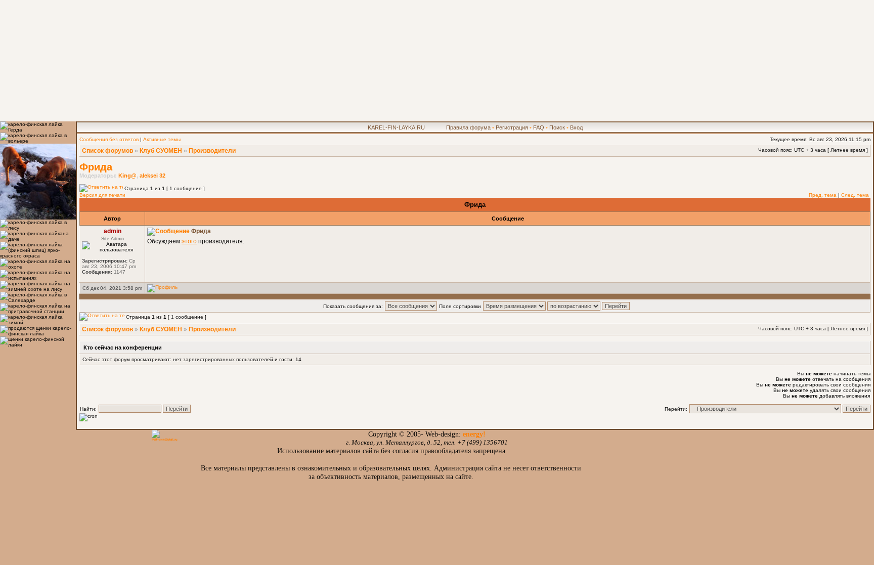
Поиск (557, 127)
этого (189, 241)
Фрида (95, 166)
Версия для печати (102, 195)
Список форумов (107, 150)
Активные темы (162, 139)
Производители (212, 150)
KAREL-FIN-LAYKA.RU (396, 127)
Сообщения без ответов (109, 139)
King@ (127, 175)
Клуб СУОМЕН (161, 150)
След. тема (855, 195)
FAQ (538, 127)
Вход (576, 127)
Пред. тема (823, 195)
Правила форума (468, 127)
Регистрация (512, 127)
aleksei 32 (152, 175)
